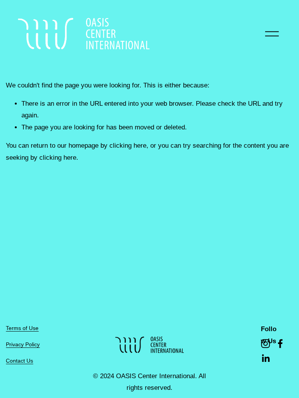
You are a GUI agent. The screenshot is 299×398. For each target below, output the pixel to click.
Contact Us (19, 361)
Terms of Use (22, 328)
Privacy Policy (23, 344)
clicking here (127, 145)
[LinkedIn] (265, 358)
